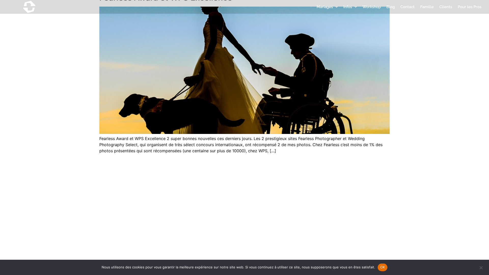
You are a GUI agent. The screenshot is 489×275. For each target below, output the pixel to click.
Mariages (325, 7)
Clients (445, 7)
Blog (390, 7)
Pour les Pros (469, 7)
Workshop (371, 7)
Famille (427, 7)
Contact (407, 7)
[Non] (481, 267)
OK (382, 267)
